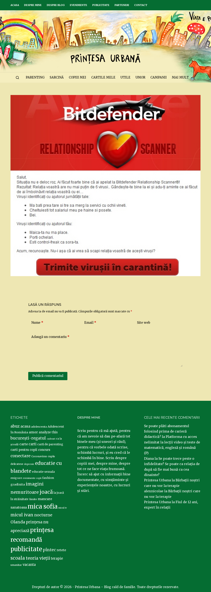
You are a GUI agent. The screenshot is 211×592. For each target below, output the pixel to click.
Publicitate (100, 5)
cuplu (51, 456)
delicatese (17, 463)
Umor (140, 77)
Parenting (35, 77)
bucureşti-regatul (28, 438)
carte (23, 444)
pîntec (49, 549)
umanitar (16, 564)
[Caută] (17, 77)
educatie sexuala (43, 472)
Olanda (18, 521)
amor (33, 432)
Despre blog (56, 5)
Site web (143, 323)
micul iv (62, 507)
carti (32, 444)
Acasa (15, 5)
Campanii (158, 77)
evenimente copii (32, 478)
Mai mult (180, 77)
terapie (57, 558)
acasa (25, 426)
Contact (140, 5)
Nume (37, 323)
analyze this (48, 432)
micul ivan (22, 515)
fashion (48, 478)
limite (33, 499)
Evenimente (78, 5)
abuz (15, 426)
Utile (125, 77)
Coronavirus (39, 456)
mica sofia (42, 506)
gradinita (18, 484)
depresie (29, 464)
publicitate (26, 549)
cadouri (51, 438)
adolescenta (39, 426)
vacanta (29, 565)
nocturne (43, 515)
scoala (18, 558)
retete (61, 550)
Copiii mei (77, 77)
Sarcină (57, 77)
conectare (20, 455)
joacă (46, 492)
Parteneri (122, 5)
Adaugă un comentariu (50, 337)
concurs (44, 450)
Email (90, 323)
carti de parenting (50, 444)
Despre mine (33, 5)
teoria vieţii (38, 558)
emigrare (16, 478)
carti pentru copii (24, 450)
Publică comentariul (47, 376)
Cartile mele (103, 77)
